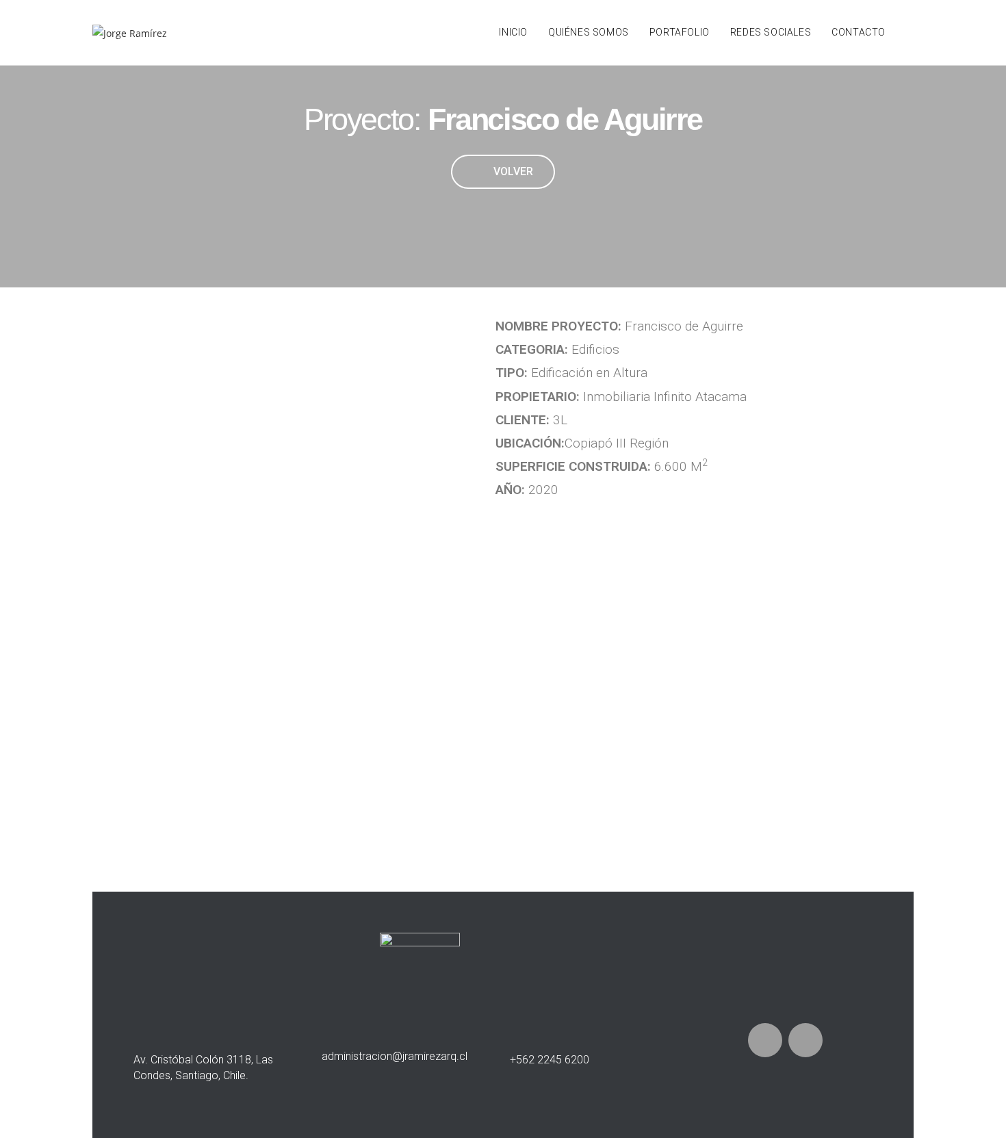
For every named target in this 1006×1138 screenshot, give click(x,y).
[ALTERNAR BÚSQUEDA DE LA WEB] (910, 32)
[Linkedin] (805, 1040)
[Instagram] (765, 1040)
